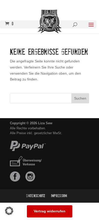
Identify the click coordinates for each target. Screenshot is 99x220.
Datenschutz (35, 196)
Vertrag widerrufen (49, 211)
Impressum (59, 196)
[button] (9, 211)
